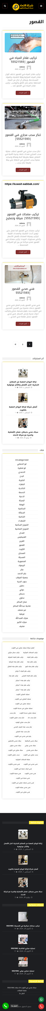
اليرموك (22, 565)
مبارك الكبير (22, 622)
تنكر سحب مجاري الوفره (23, 722)
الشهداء (21, 521)
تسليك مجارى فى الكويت (22, 703)
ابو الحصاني (22, 464)
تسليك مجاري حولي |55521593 (23, 970)
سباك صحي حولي (30, 745)
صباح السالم (22, 602)
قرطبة (21, 614)
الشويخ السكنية (22, 525)
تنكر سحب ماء (32, 717)
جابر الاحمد (21, 573)
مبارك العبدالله (22, 618)
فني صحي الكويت (30, 773)
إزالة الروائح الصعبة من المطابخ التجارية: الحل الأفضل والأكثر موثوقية (23, 383)
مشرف (22, 626)
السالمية (21, 508)
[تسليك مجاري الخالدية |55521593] (23, 939)
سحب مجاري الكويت (14, 755)
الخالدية (22, 488)
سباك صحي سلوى (15, 745)
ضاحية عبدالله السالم (22, 606)
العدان (22, 533)
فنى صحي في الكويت (30, 764)
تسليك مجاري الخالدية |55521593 (23, 948)
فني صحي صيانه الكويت (22, 787)
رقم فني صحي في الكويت (22, 736)
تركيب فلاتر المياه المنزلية (15, 657)
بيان (21, 569)
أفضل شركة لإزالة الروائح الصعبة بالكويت (23, 408)
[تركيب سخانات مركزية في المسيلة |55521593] (23, 916)
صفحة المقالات (22, 990)
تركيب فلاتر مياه (32, 662)
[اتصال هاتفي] (41, 1006)
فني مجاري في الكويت (23, 792)
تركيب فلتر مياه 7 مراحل (23, 689)
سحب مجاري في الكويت (30, 755)
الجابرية (22, 480)
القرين (21, 541)
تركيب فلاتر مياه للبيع (31, 666)
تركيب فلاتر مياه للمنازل (15, 666)
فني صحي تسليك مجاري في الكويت (23, 782)
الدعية (22, 496)
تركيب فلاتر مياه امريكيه (16, 662)
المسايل (21, 553)
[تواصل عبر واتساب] (41, 999)
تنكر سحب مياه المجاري (23, 731)
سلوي (21, 598)
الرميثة (22, 500)
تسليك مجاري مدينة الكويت (27, 713)
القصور (22, 545)
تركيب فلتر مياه (13, 675)
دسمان (22, 594)
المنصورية (22, 561)
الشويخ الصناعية (22, 529)
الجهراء (22, 484)
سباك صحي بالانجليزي (14, 741)
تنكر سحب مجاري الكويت (16, 717)
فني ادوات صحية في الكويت (23, 769)
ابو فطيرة (22, 468)
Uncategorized (21, 460)
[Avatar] (29, 67)
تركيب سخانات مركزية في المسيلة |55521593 (23, 925)
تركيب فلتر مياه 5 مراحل (23, 685)
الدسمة (22, 492)
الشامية (22, 517)
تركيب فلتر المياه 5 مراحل (22, 671)
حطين (21, 586)
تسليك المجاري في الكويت (23, 699)
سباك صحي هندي (32, 750)
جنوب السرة (22, 581)
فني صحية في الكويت (23, 778)
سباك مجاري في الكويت (15, 750)
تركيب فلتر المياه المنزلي (29, 675)
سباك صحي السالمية (31, 741)
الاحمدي (21, 472)
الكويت (22, 549)
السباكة (22, 513)
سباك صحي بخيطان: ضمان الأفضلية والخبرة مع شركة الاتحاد (23, 433)
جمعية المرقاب (22, 577)
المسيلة (22, 557)
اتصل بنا (22, 993)
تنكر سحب (13, 713)
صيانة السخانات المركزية (23, 759)
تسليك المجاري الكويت (22, 694)
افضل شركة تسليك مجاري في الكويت (22, 648)
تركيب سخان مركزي (13, 652)
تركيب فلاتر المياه (32, 657)
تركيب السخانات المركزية (30, 652)
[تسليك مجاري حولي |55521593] (23, 962)
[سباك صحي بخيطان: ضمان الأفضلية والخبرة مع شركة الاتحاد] (23, 423)
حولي (22, 590)
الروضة (22, 504)
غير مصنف (22, 610)
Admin (22, 67)
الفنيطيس (22, 537)
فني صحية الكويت (15, 773)
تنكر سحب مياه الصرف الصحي (23, 727)
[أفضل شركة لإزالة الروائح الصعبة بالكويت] (23, 398)
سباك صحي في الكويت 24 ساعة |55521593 (21, 987)
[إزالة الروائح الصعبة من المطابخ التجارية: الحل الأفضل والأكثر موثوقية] (23, 372)
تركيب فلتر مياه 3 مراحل (23, 680)
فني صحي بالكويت (14, 764)
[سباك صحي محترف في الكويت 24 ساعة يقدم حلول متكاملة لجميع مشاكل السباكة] (23, 7)
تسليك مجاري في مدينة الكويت (22, 708)
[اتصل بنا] (5, 1006)
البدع (22, 476)
